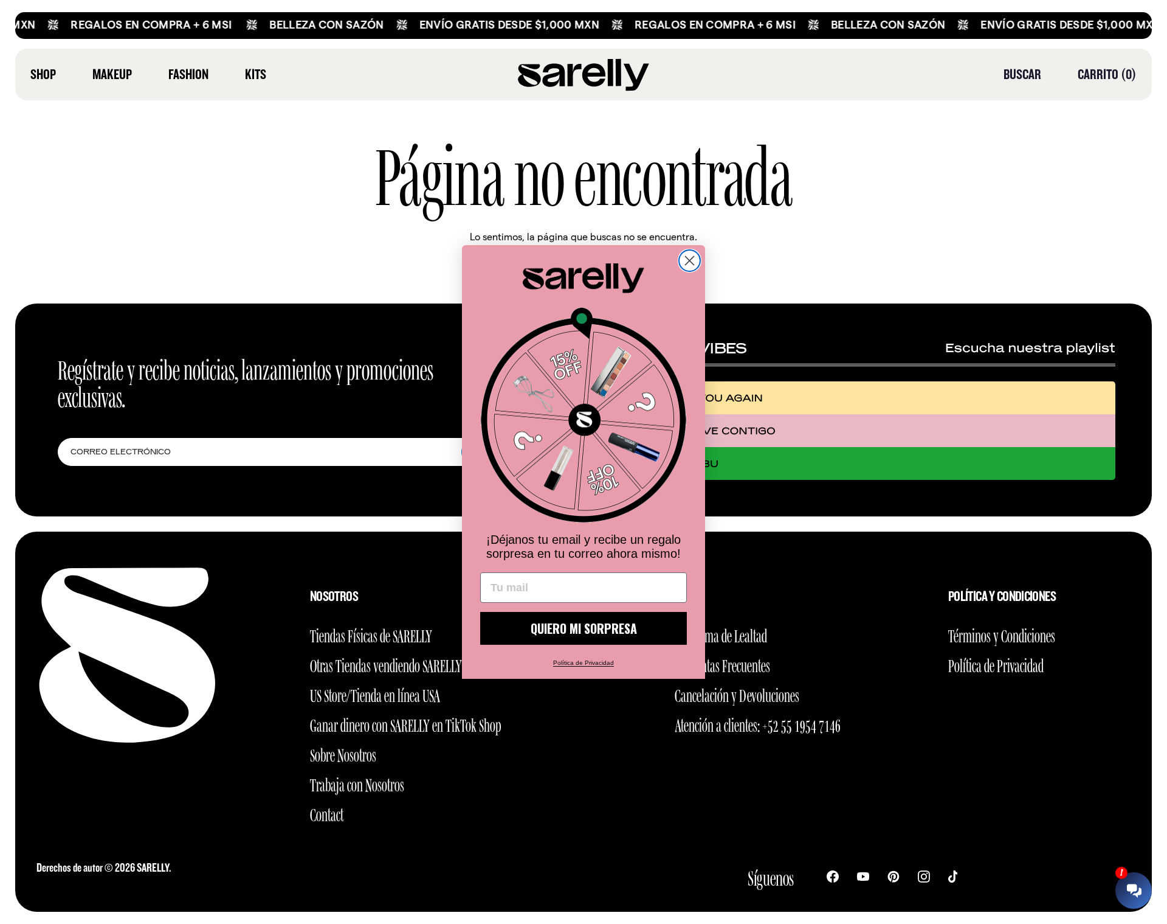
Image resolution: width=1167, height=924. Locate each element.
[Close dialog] (689, 260)
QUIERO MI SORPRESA (584, 628)
